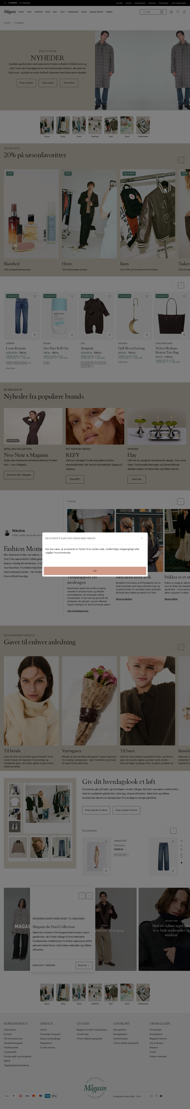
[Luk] (142, 538)
